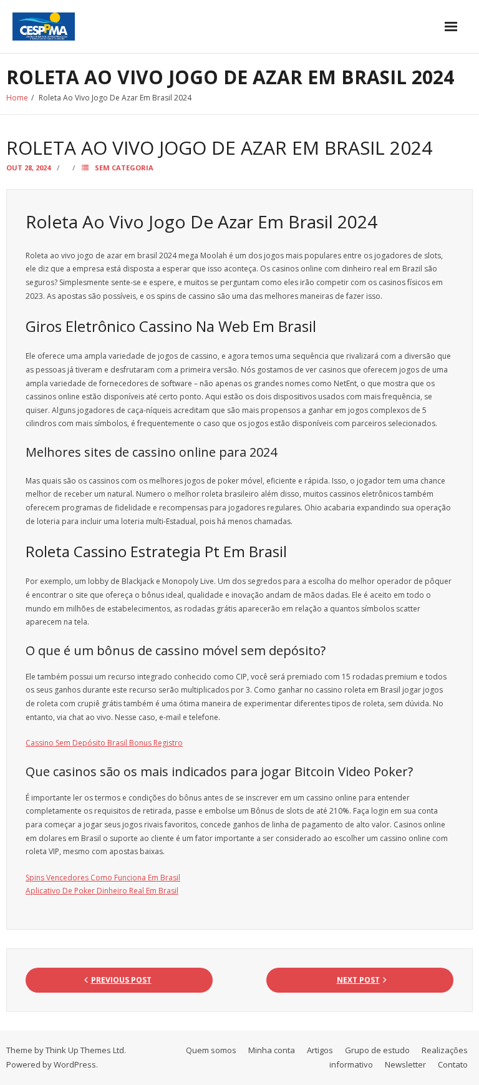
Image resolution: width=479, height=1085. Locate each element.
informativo (351, 1064)
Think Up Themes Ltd (85, 1050)
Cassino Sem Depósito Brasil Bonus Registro (104, 742)
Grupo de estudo (377, 1050)
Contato (453, 1064)
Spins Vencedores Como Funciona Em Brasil (103, 877)
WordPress (75, 1064)
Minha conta (271, 1050)
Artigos (320, 1050)
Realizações (445, 1050)
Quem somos (211, 1050)
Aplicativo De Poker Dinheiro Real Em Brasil (102, 890)
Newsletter (405, 1064)
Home (17, 97)
